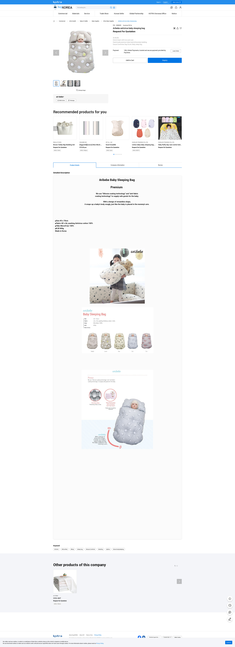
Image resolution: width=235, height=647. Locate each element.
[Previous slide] (56, 53)
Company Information (117, 165)
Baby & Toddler (84, 21)
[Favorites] (181, 28)
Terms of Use (89, 635)
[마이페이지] (180, 7)
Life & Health (72, 21)
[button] (113, 154)
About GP (82, 635)
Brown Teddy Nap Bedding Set (64, 145)
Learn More (176, 51)
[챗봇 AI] (230, 599)
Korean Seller (119, 13)
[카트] (176, 7)
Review (160, 165)
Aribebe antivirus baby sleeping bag (127, 21)
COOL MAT (57, 598)
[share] (177, 28)
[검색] (111, 7)
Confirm (228, 642)
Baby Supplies (95, 21)
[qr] (174, 28)
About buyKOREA (73, 635)
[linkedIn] (143, 637)
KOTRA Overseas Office (157, 13)
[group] (56, 83)
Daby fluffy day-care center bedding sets (170, 145)
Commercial (62, 21)
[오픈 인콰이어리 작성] (230, 619)
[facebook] (139, 637)
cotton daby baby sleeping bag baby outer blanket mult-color (144, 145)
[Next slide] (105, 53)
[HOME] (54, 21)
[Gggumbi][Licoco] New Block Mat (91, 145)
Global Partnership (136, 13)
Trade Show (104, 13)
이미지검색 (114, 7)
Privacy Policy (97, 635)
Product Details (74, 165)
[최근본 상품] (230, 605)
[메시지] (171, 7)
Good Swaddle (111, 145)
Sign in (159, 2)
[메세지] (230, 612)
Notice (174, 13)
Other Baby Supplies (108, 21)
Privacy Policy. (100, 643)
